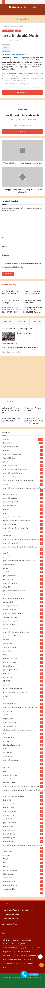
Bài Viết (6, 568)
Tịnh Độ (6, 594)
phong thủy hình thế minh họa (13, 517)
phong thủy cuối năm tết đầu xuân (14, 591)
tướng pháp (7, 587)
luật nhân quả (7, 677)
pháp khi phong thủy (10, 670)
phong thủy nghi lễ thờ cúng (12, 473)
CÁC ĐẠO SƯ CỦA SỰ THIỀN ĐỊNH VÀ (17, 329)
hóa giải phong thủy (9, 477)
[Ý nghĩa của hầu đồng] (8, 336)
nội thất (5, 715)
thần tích (6, 484)
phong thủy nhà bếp (9, 524)
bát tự (16, 940)
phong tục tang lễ (9, 804)
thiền (4, 734)
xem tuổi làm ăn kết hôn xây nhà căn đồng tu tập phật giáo (22, 845)
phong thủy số (7, 651)
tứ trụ (5, 655)
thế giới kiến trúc (9, 952)
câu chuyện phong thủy (10, 606)
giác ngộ (21, 944)
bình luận (37, 321)
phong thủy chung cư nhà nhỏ (13, 613)
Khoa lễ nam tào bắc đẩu (11, 352)
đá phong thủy (8, 719)
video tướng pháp (9, 889)
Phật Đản (6, 509)
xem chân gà (7, 855)
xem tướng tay (8, 741)
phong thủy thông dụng (10, 760)
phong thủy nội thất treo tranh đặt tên (15, 528)
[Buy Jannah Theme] (22, 19)
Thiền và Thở (35, 948)
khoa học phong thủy (10, 775)
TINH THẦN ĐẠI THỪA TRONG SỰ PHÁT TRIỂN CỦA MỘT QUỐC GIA (11, 310)
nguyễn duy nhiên (9, 564)
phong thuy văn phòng (10, 557)
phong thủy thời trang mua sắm (13, 796)
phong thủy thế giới (9, 811)
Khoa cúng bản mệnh (10, 343)
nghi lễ (5, 553)
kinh (4, 749)
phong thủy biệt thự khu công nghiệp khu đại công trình (21, 786)
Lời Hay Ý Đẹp (8, 579)
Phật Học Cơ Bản (9, 808)
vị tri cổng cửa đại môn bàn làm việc (15, 692)
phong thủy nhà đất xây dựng (12, 636)
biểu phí (6, 940)
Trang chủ (7, 26)
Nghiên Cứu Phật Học (10, 447)
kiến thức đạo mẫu (9, 834)
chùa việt (6, 767)
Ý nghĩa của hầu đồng (24, 333)
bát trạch (6, 700)
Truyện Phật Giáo (9, 458)
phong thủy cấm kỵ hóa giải (12, 454)
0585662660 (34, 974)
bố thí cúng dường (9, 874)
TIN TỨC (6, 681)
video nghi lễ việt (9, 841)
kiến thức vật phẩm (9, 505)
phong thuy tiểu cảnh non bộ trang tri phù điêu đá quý (21, 539)
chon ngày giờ (7, 643)
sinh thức (6, 572)
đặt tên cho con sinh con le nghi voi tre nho (17, 730)
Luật (4, 771)
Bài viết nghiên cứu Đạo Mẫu (12, 688)
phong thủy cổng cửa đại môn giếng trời (16, 632)
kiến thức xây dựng (17, 26)
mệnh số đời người (9, 532)
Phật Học (6, 450)
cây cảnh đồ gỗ (8, 602)
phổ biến (7, 321)
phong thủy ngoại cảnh (10, 502)
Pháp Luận (6, 673)
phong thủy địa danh (10, 685)
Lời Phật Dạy (7, 443)
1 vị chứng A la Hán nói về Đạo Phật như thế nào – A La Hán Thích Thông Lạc (32, 310)
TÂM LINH (7, 955)
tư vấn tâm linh (8, 756)
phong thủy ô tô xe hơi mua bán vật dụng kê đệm (19, 561)
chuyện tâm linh (8, 819)
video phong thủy (9, 881)
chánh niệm (26, 940)
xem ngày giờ (7, 711)
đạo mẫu (6, 640)
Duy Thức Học (8, 944)
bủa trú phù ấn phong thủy (12, 745)
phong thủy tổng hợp (10, 498)
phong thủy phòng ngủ (10, 543)
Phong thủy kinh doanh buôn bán (14, 598)
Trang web (5, 255)
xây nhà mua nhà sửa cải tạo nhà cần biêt (16, 520)
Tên (4, 238)
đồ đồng (6, 967)
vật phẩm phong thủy (10, 494)
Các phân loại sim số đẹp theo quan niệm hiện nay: (20, 347)
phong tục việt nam (9, 823)
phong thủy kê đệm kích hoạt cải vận (15, 469)
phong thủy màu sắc (9, 576)
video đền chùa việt (9, 893)
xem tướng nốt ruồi (9, 783)
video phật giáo (8, 826)
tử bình (5, 696)
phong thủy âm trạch (10, 465)
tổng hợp (18, 31)
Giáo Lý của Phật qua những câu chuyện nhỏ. (18, 480)
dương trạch (7, 779)
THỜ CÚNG (7, 851)
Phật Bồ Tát (7, 800)
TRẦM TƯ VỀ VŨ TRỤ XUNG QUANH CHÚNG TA (32, 294)
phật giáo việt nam (9, 815)
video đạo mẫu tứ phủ (10, 885)
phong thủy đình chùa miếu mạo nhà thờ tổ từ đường (20, 707)
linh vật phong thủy (9, 609)
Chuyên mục (7, 536)
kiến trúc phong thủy (10, 704)
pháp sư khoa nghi (9, 624)
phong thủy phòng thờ (10, 621)
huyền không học (8, 666)
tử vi (4, 513)
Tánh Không (20, 955)
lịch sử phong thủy (9, 838)
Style (5, 863)
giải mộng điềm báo (9, 764)
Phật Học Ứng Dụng (10, 658)
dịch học (6, 628)
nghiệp (24, 948)
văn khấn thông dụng (10, 617)
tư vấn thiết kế (33, 955)
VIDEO (5, 859)
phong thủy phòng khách (11, 583)
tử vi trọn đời (7, 752)
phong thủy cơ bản (9, 830)
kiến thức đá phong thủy (11, 870)
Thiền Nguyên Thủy (9, 647)
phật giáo (6, 462)
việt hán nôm (7, 878)
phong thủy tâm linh (9, 722)
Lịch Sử (6, 866)
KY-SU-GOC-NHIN (10, 948)
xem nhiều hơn (21, 92)
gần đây (22, 321)
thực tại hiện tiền (24, 952)
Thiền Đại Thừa (8, 737)
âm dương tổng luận (9, 726)
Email (4, 246)
